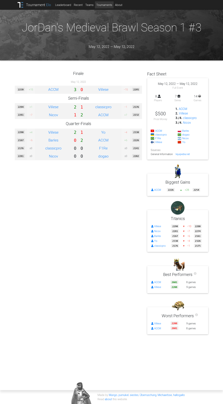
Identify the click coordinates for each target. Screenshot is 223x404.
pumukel (123, 395)
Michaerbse (165, 395)
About (118, 5)
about (108, 399)
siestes (134, 395)
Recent (78, 5)
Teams (89, 5)
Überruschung (148, 395)
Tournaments (104, 5)
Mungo (113, 395)
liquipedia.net (183, 154)
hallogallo (179, 395)
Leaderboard (63, 5)
